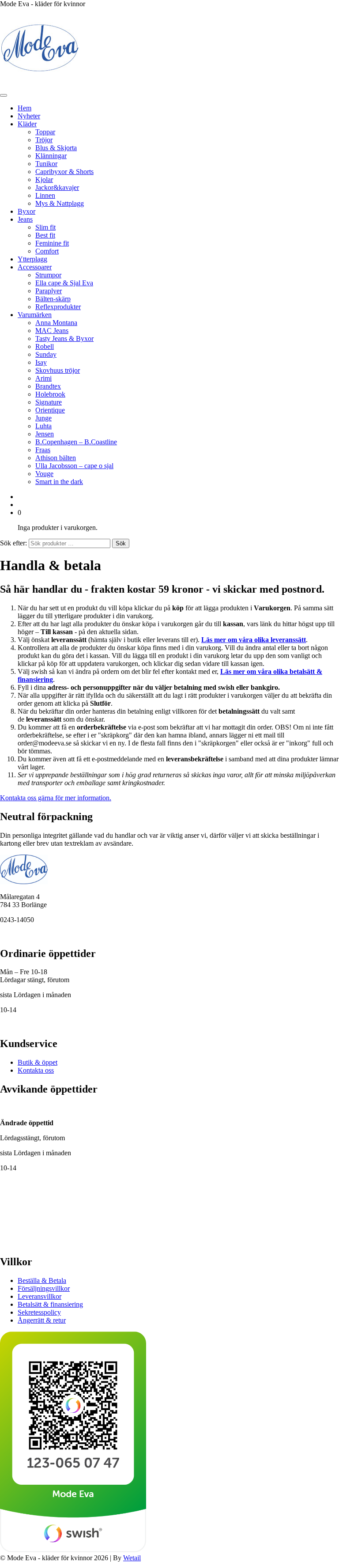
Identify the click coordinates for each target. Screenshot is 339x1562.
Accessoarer (35, 267)
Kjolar (44, 179)
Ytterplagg (32, 259)
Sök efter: (13, 543)
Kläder (27, 124)
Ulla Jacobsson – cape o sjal (74, 465)
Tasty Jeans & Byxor (64, 338)
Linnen (45, 195)
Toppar (45, 132)
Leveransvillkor (39, 1296)
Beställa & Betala (42, 1280)
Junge (43, 418)
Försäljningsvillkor (44, 1288)
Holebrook (50, 394)
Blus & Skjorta (56, 147)
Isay (41, 362)
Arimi (43, 378)
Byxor (26, 211)
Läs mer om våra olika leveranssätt (253, 639)
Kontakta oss (36, 1070)
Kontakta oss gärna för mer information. (55, 798)
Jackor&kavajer (57, 187)
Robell (44, 346)
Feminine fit (52, 243)
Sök (121, 543)
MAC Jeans (51, 330)
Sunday (45, 354)
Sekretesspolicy (39, 1312)
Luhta (43, 426)
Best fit (45, 235)
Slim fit (45, 227)
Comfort (47, 251)
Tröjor (44, 140)
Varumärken (35, 314)
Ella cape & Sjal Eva (64, 283)
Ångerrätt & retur (42, 1320)
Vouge (44, 473)
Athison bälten (55, 457)
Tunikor (46, 163)
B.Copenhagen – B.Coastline (76, 442)
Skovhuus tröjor (57, 370)
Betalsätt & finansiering (50, 1304)
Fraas (42, 450)
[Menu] (3, 95)
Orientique (50, 410)
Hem (24, 108)
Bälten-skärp (53, 299)
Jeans (25, 219)
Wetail (132, 1558)
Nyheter (29, 116)
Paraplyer (48, 291)
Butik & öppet (37, 1062)
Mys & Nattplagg (59, 203)
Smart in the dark (59, 481)
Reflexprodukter (58, 306)
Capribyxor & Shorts (64, 171)
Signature (48, 402)
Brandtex (48, 386)
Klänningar (51, 155)
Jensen (44, 434)
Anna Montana (56, 322)
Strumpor (48, 275)
